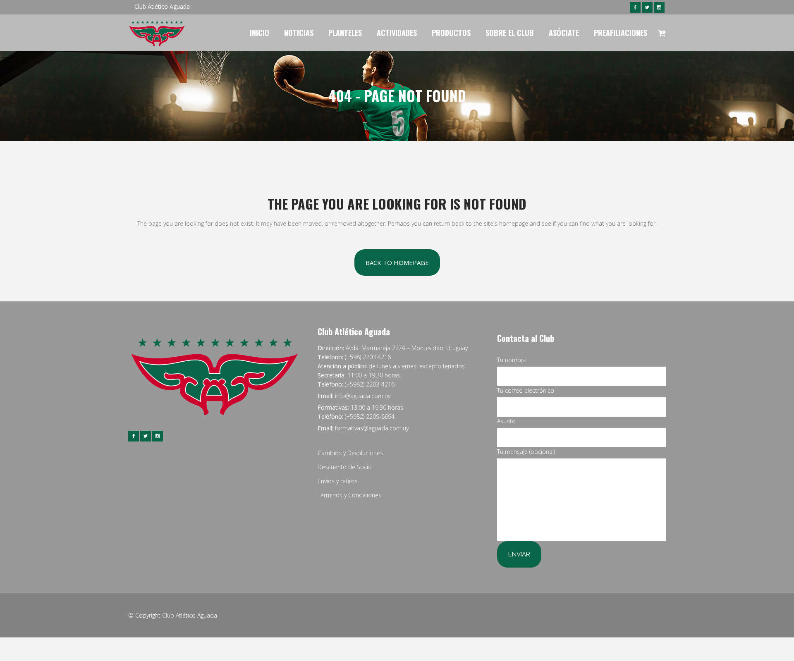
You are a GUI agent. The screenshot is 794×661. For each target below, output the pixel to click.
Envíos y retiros (338, 481)
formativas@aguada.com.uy (372, 428)
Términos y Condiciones (349, 495)
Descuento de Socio (345, 467)
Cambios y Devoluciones (350, 453)
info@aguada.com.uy (362, 396)
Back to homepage (397, 262)
